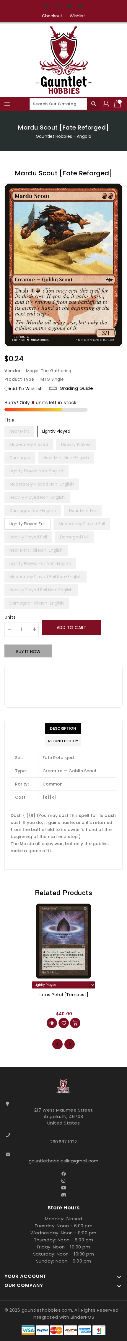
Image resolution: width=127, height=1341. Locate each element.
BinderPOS (83, 1317)
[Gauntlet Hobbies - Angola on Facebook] (46, 6)
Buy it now (28, 651)
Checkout (52, 16)
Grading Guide (76, 388)
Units (10, 617)
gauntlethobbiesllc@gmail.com (63, 1161)
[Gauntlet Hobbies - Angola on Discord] (80, 6)
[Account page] (106, 104)
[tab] (63, 728)
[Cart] (118, 104)
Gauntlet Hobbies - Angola (63, 136)
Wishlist (77, 16)
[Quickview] (52, 1023)
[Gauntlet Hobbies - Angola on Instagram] (57, 6)
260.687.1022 (63, 1142)
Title (9, 420)
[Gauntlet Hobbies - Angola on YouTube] (69, 6)
